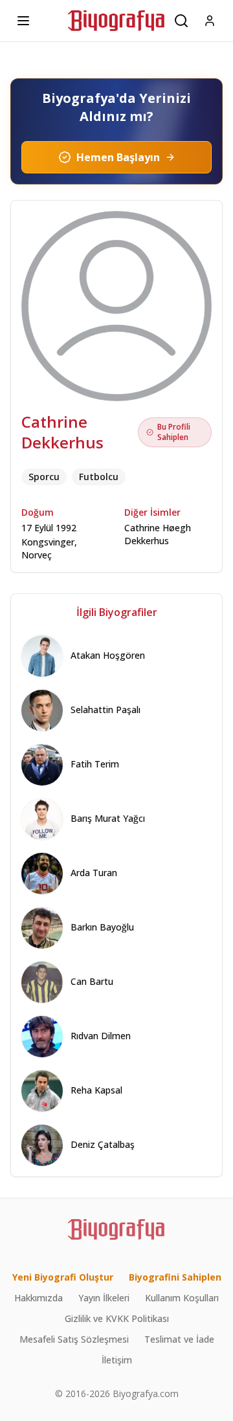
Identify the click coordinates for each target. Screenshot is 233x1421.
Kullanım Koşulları (182, 1298)
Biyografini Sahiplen (175, 1277)
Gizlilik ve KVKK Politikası (117, 1318)
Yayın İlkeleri (103, 1298)
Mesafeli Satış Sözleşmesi (74, 1339)
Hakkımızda (38, 1298)
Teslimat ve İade (179, 1339)
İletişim (117, 1360)
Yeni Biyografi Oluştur (62, 1277)
